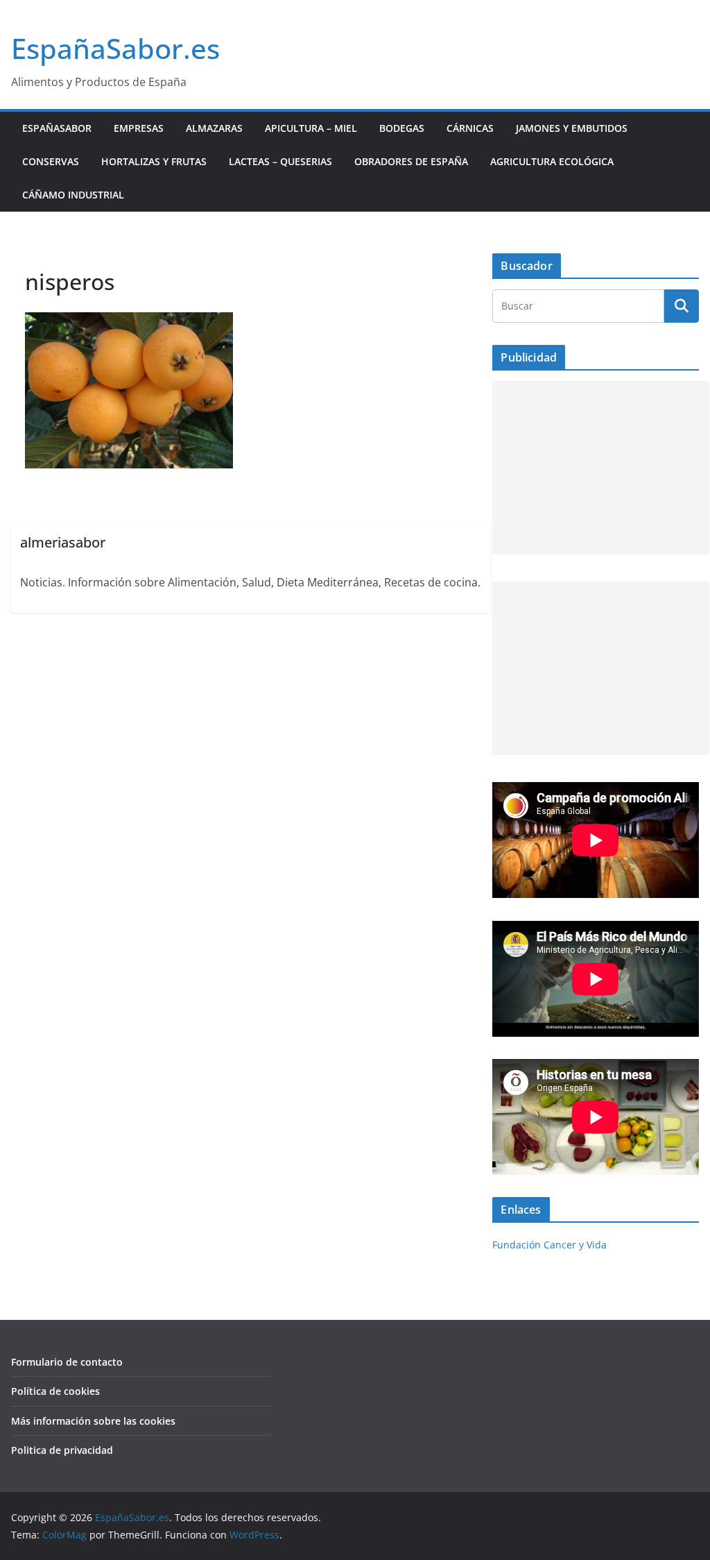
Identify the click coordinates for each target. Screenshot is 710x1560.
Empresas (139, 128)
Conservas (50, 161)
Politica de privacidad (62, 1450)
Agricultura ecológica (552, 161)
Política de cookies (55, 1391)
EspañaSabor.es (115, 48)
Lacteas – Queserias (280, 161)
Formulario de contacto (67, 1361)
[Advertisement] (600, 467)
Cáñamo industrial (73, 194)
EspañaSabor (57, 128)
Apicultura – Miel (311, 128)
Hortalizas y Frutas (154, 161)
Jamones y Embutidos (571, 128)
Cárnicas (470, 128)
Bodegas (401, 128)
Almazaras (214, 128)
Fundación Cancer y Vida (549, 1244)
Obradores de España (411, 161)
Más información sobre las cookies (93, 1420)
